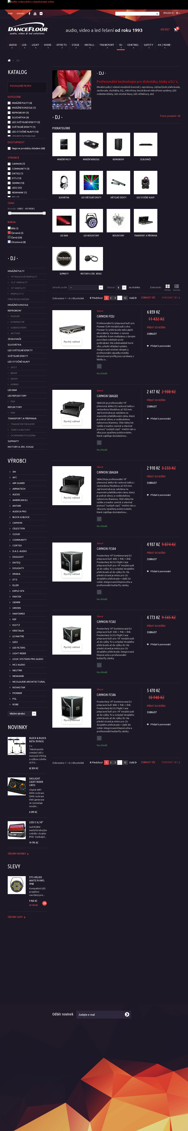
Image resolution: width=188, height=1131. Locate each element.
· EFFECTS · (61, 44)
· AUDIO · (13, 44)
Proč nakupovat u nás (152, 997)
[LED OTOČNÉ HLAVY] (145, 182)
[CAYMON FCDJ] (72, 329)
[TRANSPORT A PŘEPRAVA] (145, 220)
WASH (14, 378)
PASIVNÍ (14, 316)
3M (14, 471)
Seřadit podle (59, 287)
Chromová (18, 242)
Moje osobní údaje (151, 988)
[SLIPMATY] (64, 258)
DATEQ (17, 173)
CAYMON (18, 163)
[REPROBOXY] (118, 144)
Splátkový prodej (61, 984)
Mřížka (167, 290)
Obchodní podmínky (63, 970)
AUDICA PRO (19, 511)
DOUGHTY (18, 568)
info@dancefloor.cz (31, 1073)
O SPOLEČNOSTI (110, 960)
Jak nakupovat (149, 993)
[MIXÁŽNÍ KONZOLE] (91, 144)
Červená (17, 233)
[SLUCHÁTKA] (64, 182)
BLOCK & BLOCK (21, 517)
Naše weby (102, 997)
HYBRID (14, 384)
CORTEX (17, 545)
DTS (16, 178)
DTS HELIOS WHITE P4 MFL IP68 (37, 880)
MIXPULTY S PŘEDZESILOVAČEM (18, 296)
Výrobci (17, 461)
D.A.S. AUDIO (19, 551)
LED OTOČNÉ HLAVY (25, 131)
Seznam (176, 290)
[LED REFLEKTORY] (91, 220)
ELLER (15, 585)
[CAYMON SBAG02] (72, 409)
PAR (12, 401)
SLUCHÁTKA (20, 117)
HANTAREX (18, 613)
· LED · (24, 44)
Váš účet (165, 29)
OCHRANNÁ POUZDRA (23, 435)
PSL (15, 197)
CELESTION (18, 528)
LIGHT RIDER (19, 653)
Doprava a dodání (62, 974)
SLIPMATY (13, 441)
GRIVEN (16, 608)
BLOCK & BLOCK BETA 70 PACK (37, 739)
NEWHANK (19, 192)
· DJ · (121, 44)
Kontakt (101, 1002)
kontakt (20, 13)
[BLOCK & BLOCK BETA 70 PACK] (17, 746)
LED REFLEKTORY (23, 136)
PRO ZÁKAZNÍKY (155, 960)
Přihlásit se (168, 13)
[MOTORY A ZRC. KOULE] (91, 258)
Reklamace (58, 988)
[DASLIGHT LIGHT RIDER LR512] (17, 786)
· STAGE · (75, 44)
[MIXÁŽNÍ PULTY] (64, 144)
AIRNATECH (18, 488)
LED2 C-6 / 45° (36, 822)
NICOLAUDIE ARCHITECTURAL (28, 681)
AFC (14, 477)
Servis (55, 997)
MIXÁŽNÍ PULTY (22, 103)
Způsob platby (60, 979)
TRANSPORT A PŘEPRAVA (22, 418)
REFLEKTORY (15, 407)
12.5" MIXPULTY (19, 282)
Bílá (14, 228)
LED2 (17, 187)
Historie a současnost (108, 974)
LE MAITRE (18, 636)
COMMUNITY (20, 168)
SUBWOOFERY (18, 327)
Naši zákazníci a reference (110, 993)
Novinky (17, 727)
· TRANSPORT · (107, 44)
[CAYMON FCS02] (72, 635)
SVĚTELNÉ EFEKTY (23, 127)
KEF (14, 619)
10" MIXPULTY (18, 288)
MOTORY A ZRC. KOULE (21, 446)
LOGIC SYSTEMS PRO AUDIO (27, 659)
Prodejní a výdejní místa (109, 984)
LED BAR (12, 390)
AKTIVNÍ (15, 333)
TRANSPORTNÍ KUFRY (22, 424)
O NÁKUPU (61, 960)
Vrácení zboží (59, 993)
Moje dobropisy (149, 979)
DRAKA (16, 574)
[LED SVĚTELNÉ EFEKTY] (91, 182)
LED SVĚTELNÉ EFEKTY (26, 122)
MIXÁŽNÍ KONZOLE (24, 107)
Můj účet (145, 970)
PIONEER (17, 693)
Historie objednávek (152, 974)
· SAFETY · (148, 44)
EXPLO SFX (18, 591)
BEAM (13, 373)
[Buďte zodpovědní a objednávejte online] (94, 5)
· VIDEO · (48, 44)
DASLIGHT (18, 557)
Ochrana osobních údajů (154, 1002)
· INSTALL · (89, 44)
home (10, 13)
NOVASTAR (18, 687)
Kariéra (100, 988)
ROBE (15, 704)
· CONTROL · (133, 44)
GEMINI (18, 183)
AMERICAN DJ (20, 500)
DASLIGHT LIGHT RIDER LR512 (36, 782)
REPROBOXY (20, 112)
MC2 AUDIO (18, 664)
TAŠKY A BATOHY (20, 429)
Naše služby (103, 979)
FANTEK (16, 596)
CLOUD (16, 534)
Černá (16, 237)
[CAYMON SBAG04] (72, 485)
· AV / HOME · (164, 44)
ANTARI (16, 505)
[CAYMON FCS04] (72, 562)
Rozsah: (12, 208)
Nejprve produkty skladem (28, 148)
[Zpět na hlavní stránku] (9, 60)
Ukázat (111, 287)
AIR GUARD (18, 483)
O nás (100, 970)
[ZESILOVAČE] (145, 144)
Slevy (14, 866)
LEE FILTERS (18, 647)
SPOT (13, 367)
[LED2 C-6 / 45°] (17, 830)
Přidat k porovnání (161, 346)
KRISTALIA (18, 630)
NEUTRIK (17, 670)
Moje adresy (147, 984)
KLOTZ (16, 625)
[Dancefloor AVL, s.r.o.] (28, 28)
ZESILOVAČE (14, 339)
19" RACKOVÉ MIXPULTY (23, 276)
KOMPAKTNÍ (17, 322)
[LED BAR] (64, 220)
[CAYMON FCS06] (72, 708)
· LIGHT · (35, 44)
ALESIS (16, 494)
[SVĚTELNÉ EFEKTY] (118, 182)
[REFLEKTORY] (118, 220)
